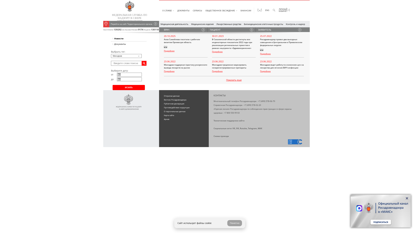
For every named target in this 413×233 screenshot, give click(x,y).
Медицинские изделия (202, 24)
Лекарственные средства (228, 24)
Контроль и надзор (295, 24)
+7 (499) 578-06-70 (266, 101)
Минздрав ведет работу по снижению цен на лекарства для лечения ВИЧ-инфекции (282, 66)
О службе (167, 10)
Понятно (234, 223)
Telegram (252, 128)
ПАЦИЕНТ (215, 29)
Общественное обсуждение (220, 10)
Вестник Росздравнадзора (175, 100)
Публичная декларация (174, 103)
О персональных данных (175, 111)
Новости (118, 38)
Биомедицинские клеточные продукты (263, 24)
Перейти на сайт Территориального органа (131, 24)
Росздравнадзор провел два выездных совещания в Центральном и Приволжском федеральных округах (281, 42)
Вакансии (246, 10)
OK (237, 128)
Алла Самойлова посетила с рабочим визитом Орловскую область (182, 41)
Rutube (243, 128)
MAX (260, 128)
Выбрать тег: (118, 51)
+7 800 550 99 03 (232, 112)
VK (233, 128)
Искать (129, 87)
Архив (166, 119)
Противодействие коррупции (177, 107)
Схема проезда (221, 136)
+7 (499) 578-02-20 (252, 105)
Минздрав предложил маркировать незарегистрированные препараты (229, 66)
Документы (183, 10)
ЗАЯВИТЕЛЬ (264, 29)
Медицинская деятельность (174, 24)
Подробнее (169, 51)
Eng (267, 10)
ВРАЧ (166, 29)
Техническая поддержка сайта (229, 120)
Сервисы (197, 10)
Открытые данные (172, 96)
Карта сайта (169, 115)
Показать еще (234, 80)
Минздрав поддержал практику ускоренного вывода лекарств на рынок (185, 66)
